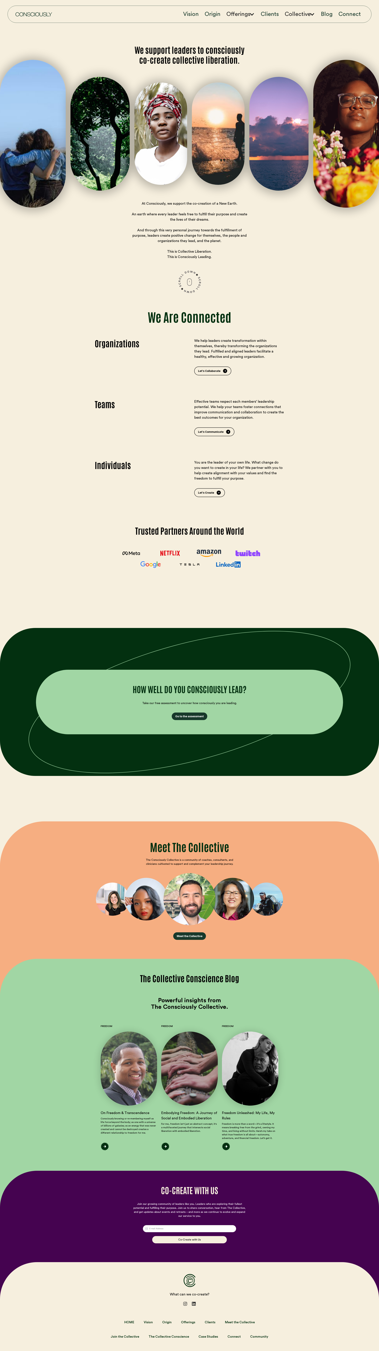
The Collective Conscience (169, 1336)
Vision (191, 14)
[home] (33, 14)
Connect (349, 14)
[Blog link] (129, 1069)
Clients (270, 14)
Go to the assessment (189, 716)
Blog (327, 14)
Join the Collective (125, 1336)
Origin (212, 14)
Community (259, 1336)
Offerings (188, 1322)
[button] (242, 14)
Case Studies (208, 1336)
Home (129, 1322)
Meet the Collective (189, 936)
